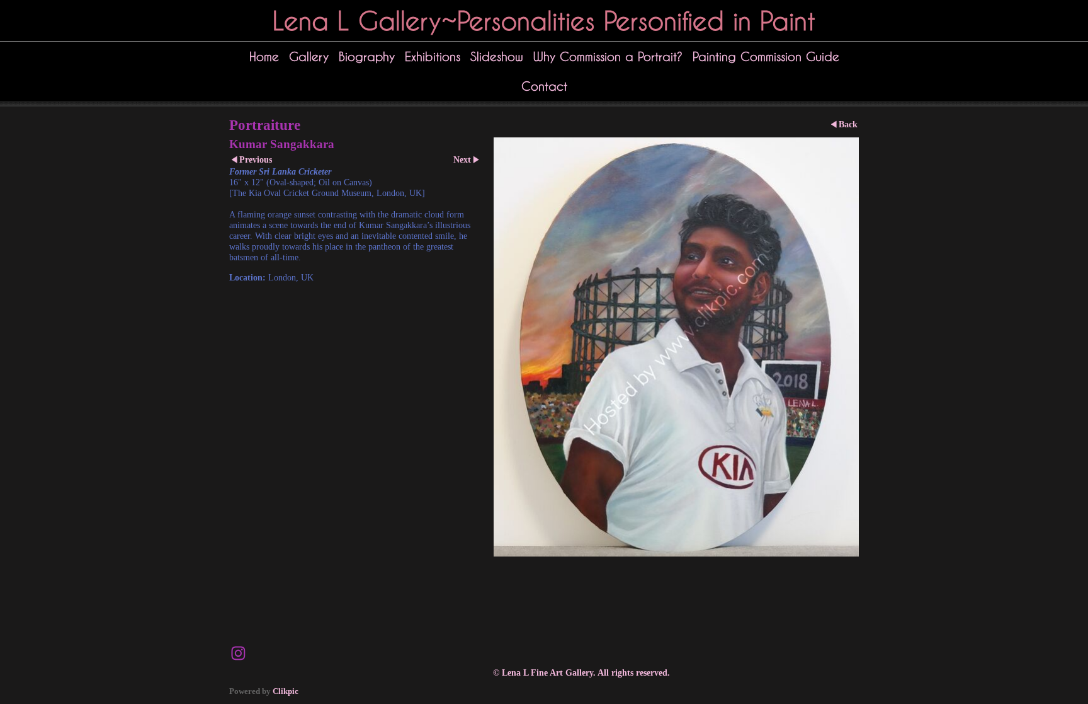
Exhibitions (432, 56)
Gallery (309, 56)
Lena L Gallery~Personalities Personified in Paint (544, 20)
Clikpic (285, 691)
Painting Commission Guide (766, 56)
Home (264, 56)
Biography (367, 56)
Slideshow (496, 56)
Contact (544, 86)
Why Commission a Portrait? (608, 56)
